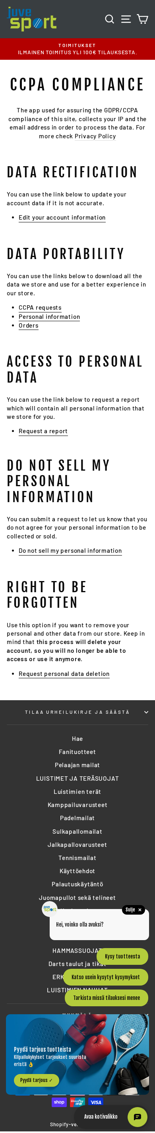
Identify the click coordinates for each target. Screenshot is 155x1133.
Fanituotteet (77, 751)
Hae (77, 738)
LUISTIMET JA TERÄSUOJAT (77, 778)
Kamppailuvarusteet (78, 804)
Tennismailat (77, 857)
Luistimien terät (77, 791)
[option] (77, 49)
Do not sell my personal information (70, 550)
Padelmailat (77, 817)
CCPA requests (40, 307)
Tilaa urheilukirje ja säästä (77, 712)
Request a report (43, 430)
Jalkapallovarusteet (77, 844)
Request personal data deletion (64, 673)
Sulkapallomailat (77, 831)
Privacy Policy (95, 135)
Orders (29, 325)
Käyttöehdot (77, 870)
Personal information (49, 316)
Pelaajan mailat (77, 764)
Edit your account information (62, 217)
